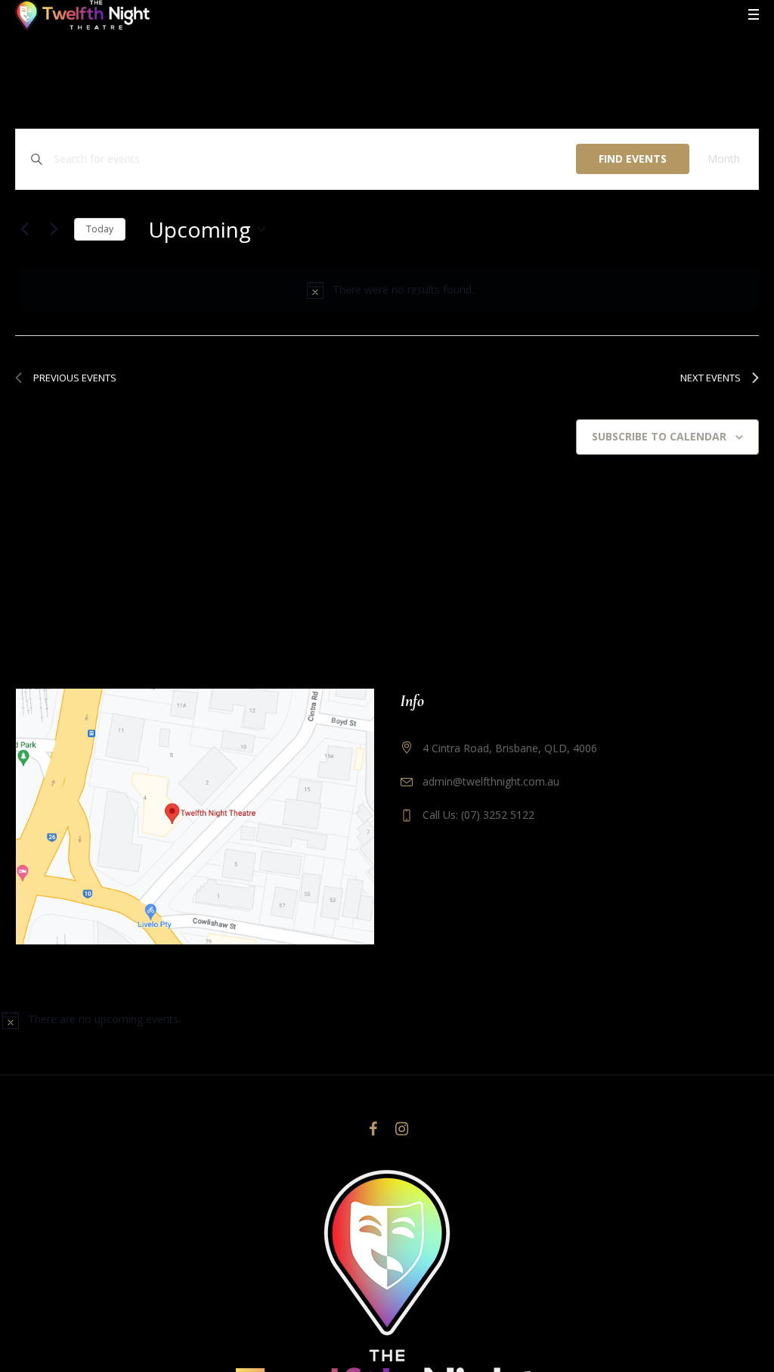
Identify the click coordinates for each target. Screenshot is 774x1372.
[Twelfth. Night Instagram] (401, 1129)
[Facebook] (373, 1129)
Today (99, 228)
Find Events (633, 158)
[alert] (390, 290)
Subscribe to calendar (659, 436)
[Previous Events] (24, 229)
